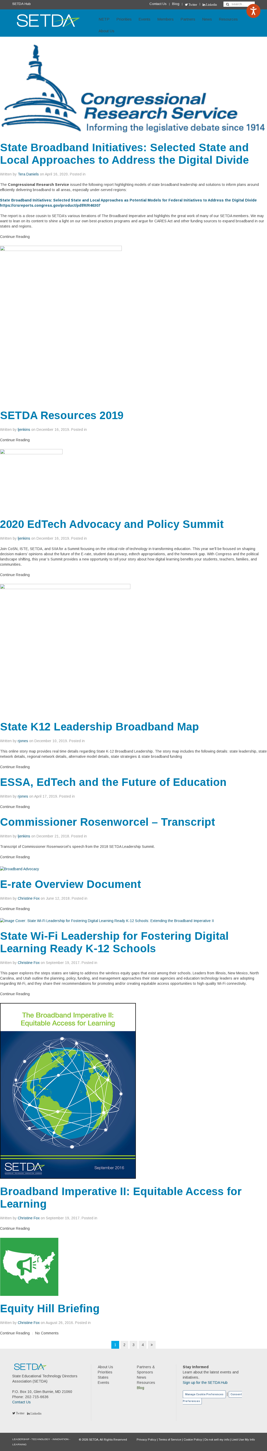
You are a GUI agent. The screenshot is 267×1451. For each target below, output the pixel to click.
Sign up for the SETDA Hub (205, 1382)
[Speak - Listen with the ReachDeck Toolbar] (253, 11)
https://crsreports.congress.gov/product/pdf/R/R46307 (50, 205)
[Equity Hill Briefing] (29, 1266)
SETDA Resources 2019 (62, 415)
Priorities (124, 19)
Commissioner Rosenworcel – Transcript (107, 822)
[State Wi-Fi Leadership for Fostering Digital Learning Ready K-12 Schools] (107, 920)
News (207, 19)
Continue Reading (15, 237)
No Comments (47, 1333)
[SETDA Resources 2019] (61, 324)
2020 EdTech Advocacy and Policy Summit (112, 524)
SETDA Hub (21, 4)
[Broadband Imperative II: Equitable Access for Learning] (68, 1091)
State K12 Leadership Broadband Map (99, 727)
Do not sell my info (216, 1439)
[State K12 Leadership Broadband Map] (65, 649)
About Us (106, 31)
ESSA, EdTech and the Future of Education (113, 782)
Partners (187, 19)
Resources (228, 19)
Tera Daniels (28, 174)
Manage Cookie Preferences (204, 1394)
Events (144, 19)
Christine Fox (29, 898)
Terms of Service (170, 1439)
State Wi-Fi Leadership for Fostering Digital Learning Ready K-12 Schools (114, 942)
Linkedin (211, 4)
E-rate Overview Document (70, 884)
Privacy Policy (146, 1439)
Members (165, 19)
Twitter (192, 4)
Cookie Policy (193, 1439)
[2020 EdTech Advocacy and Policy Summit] (31, 480)
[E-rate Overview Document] (19, 869)
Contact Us (158, 4)
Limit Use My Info (243, 1439)
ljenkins (24, 429)
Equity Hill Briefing (50, 1308)
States (103, 1377)
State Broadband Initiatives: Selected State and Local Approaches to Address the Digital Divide (124, 153)
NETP (104, 19)
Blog (175, 4)
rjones (23, 741)
